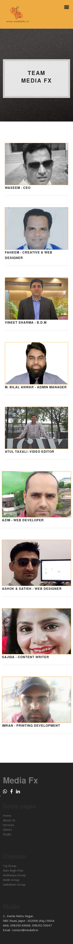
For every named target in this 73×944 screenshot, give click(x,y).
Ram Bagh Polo (13, 870)
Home (7, 815)
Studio (7, 834)
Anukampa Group (14, 875)
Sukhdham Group (14, 884)
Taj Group (9, 866)
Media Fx (20, 780)
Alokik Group (11, 880)
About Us (9, 820)
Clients (7, 829)
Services (8, 825)
